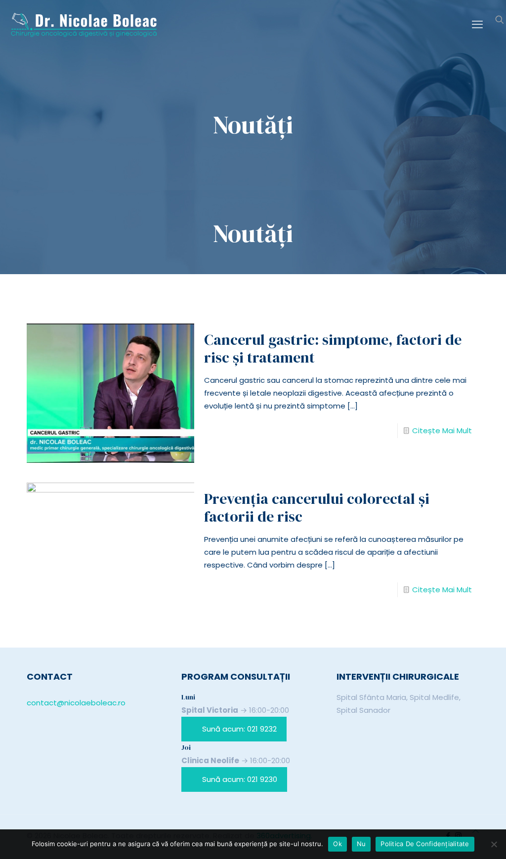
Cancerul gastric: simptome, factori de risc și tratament (333, 348)
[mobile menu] (477, 24)
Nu (361, 844)
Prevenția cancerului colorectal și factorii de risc (316, 508)
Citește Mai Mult (442, 430)
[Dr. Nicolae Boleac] (84, 24)
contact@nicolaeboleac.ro (76, 702)
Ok (337, 844)
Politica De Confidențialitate (424, 844)
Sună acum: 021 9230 (239, 779)
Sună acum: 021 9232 (239, 729)
